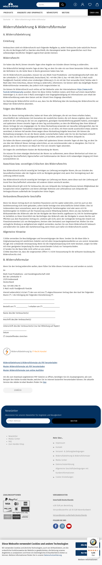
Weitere (65, 12)
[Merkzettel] (90, 4)
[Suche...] (62, 4)
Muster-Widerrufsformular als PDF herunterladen (24, 366)
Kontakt (59, 447)
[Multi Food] (11, 4)
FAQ (10, 441)
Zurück (18, 390)
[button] (82, 4)
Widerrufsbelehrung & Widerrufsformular (73, 456)
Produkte (8, 12)
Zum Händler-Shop (16, 444)
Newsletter (13, 436)
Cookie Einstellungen (64, 477)
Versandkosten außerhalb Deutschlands (70, 515)
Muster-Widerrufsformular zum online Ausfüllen (23, 370)
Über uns (94, 12)
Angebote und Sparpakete (30, 12)
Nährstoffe (52, 12)
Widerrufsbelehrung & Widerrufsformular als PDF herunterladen (30, 363)
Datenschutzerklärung (53, 555)
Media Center (61, 460)
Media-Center (14, 439)
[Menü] (97, 538)
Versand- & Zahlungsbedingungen (70, 451)
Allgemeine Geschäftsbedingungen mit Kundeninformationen (72, 470)
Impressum (60, 443)
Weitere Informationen (87, 560)
